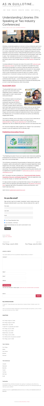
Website (4, 280)
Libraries (10, 236)
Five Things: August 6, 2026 (9, 322)
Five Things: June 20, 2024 (33, 243)
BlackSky (4, 368)
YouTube (4, 372)
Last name (6, 210)
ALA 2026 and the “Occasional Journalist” (12, 336)
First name (6, 206)
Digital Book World (9, 65)
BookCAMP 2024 (9, 86)
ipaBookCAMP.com (7, 121)
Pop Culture (5, 351)
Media (4, 349)
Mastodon (5, 366)
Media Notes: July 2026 (8, 324)
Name (4, 271)
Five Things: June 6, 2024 (10, 243)
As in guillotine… (18, 4)
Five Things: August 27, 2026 (9, 320)
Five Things (5, 347)
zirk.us (27, 389)
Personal (8, 235)
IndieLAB (17, 100)
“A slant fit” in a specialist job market (10, 326)
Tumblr (4, 370)
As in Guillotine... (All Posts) (12, 222)
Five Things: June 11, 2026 (8, 338)
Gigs (6, 236)
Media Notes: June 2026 (8, 332)
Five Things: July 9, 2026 (8, 330)
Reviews (4, 353)
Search (4, 293)
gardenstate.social (16, 389)
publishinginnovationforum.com (17, 190)
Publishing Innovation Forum (13, 132)
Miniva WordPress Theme (24, 401)
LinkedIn (4, 363)
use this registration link (20, 121)
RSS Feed (5, 374)
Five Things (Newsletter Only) (12, 220)
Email (5, 215)
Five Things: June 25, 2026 (8, 334)
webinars (31, 59)
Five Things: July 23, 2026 (8, 328)
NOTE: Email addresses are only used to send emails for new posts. (17, 225)
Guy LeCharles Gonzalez (19, 27)
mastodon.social (35, 389)
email (25, 59)
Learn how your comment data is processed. (29, 287)
